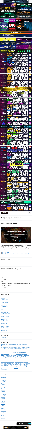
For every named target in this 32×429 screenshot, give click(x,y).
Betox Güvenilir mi (16, 355)
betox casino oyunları (4, 349)
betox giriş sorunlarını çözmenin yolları (5, 354)
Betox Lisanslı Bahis (4, 327)
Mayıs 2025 (3, 381)
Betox (2, 309)
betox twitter (21, 363)
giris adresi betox (22, 366)
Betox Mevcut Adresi (26, 357)
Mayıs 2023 (3, 412)
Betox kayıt (15, 356)
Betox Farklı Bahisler (4, 303)
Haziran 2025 (3, 380)
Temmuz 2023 (3, 409)
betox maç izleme (19, 357)
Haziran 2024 (3, 394)
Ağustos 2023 (3, 408)
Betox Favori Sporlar (4, 310)
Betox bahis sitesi (5, 253)
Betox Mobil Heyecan (4, 306)
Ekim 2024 (3, 388)
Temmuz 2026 (3, 376)
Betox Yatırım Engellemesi (5, 313)
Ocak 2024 (3, 401)
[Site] (16, 54)
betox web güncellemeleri (27, 363)
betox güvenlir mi (21, 355)
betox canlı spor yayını (24, 348)
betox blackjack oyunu (11, 347)
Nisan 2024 (3, 397)
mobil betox (21, 368)
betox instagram (3, 356)
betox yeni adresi (21, 364)
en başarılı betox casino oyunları (24, 253)
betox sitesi (26, 362)
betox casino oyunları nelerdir (12, 349)
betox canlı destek (13, 348)
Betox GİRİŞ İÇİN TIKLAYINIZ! (16, 32)
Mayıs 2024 (3, 395)
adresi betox (3, 344)
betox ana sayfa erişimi (24, 344)
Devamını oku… (16, 249)
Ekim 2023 (3, 405)
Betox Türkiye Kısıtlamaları (5, 329)
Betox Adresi (3, 296)
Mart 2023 (3, 415)
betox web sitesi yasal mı (4, 364)
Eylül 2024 (3, 390)
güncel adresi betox (4, 368)
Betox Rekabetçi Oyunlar (5, 319)
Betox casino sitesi (21, 349)
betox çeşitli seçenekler (16, 365)
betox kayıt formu (25, 356)
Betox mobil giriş (11, 358)
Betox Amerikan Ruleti (5, 326)
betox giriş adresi (22, 352)
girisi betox (27, 366)
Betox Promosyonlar (5, 252)
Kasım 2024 (3, 387)
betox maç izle (14, 357)
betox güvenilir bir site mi (10, 355)
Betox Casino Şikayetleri (5, 312)
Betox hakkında (26, 355)
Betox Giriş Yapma (4, 330)
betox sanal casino (12, 362)
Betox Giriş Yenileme (4, 305)
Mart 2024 (3, 398)
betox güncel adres (18, 354)
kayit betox (16, 368)
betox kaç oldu (8, 357)
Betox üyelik (25, 365)
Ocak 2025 (3, 384)
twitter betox (26, 368)
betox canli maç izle (26, 347)
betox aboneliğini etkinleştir (9, 344)
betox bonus (16, 347)
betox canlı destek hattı (18, 348)
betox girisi (24, 350)
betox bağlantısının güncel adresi (4, 347)
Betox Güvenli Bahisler (5, 320)
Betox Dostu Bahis (4, 323)
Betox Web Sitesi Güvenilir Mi (11, 223)
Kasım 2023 (3, 404)
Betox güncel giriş (4, 355)
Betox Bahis (4, 346)
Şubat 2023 (3, 416)
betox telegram (9, 363)
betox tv (13, 363)
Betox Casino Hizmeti (4, 324)
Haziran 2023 (3, 411)
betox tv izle (17, 363)
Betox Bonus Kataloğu (5, 316)
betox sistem (21, 362)
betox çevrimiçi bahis (11, 365)
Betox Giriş (3, 298)
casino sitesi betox (15, 366)
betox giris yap (9, 352)
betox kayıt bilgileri (19, 356)
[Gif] (16, 89)
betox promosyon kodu (5, 362)
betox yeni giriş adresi (4, 365)
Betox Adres (14, 344)
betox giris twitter (4, 352)
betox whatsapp (9, 364)
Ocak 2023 (3, 418)
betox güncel (12, 354)
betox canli (20, 347)
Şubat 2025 (3, 383)
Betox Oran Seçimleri (4, 299)
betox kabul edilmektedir (9, 356)
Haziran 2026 (3, 377)
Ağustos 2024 (3, 391)
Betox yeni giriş (26, 364)
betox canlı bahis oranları (5, 348)
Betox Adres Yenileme (5, 317)
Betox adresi (19, 344)
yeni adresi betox (4, 369)
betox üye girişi (20, 365)
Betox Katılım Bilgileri (4, 302)
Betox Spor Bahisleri (4, 363)
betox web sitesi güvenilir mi (13, 253)
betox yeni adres (15, 364)
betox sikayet (17, 362)
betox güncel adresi (24, 354)
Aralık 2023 (3, 402)
